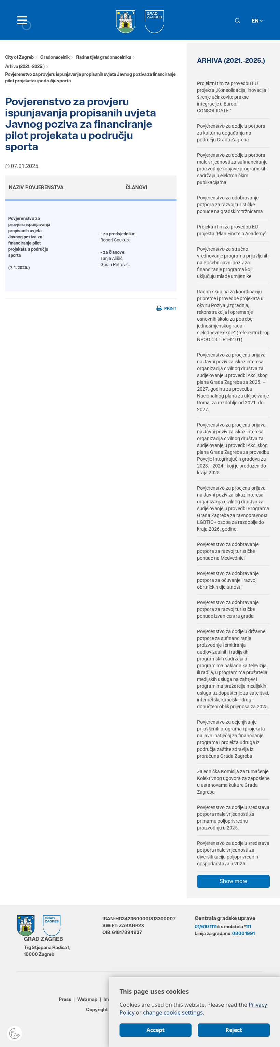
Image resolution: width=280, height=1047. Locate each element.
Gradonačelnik (55, 57)
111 (248, 926)
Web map (87, 999)
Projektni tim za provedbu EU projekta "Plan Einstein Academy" (231, 230)
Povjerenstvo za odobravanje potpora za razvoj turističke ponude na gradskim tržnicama (230, 204)
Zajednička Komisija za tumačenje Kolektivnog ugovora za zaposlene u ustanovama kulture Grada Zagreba (233, 782)
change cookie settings (173, 1012)
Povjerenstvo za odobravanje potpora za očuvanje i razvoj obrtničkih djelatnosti (227, 580)
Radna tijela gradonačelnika (103, 57)
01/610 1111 (205, 926)
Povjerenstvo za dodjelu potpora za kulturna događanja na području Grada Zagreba (231, 132)
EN (256, 21)
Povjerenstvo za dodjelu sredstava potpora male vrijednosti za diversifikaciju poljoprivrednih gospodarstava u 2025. (233, 853)
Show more (233, 881)
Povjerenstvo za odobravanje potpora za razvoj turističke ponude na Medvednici (227, 551)
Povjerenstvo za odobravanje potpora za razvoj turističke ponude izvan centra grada (227, 609)
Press (65, 999)
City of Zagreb (19, 57)
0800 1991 (243, 933)
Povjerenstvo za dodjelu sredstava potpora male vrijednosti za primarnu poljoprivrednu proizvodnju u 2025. (233, 817)
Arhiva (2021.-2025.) (25, 66)
